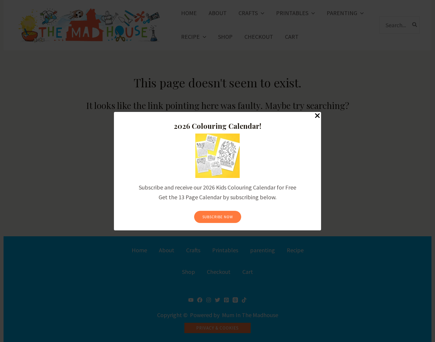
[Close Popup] (317, 116)
